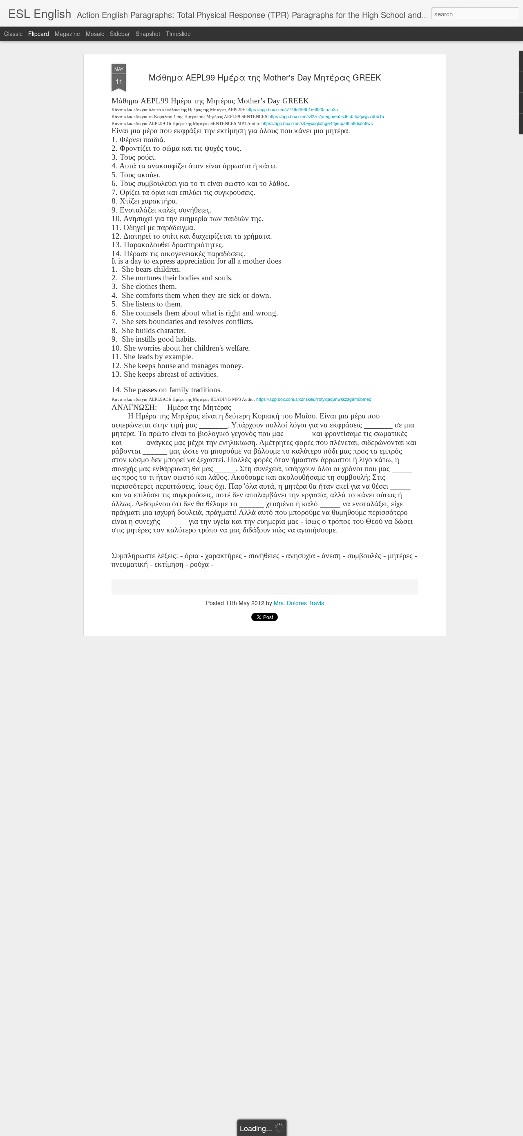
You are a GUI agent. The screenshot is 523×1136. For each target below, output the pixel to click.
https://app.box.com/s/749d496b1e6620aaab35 (292, 109)
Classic (13, 33)
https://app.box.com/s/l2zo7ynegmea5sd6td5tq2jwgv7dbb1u (326, 116)
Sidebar (120, 33)
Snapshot (148, 33)
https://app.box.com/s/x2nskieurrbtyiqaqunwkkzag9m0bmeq (313, 399)
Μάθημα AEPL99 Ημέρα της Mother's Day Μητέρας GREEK (265, 77)
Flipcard (38, 33)
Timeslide (178, 33)
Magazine (67, 33)
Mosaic (95, 33)
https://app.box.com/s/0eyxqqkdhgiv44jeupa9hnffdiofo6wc (317, 123)
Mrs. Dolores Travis (299, 603)
